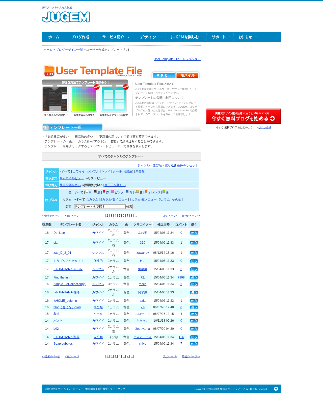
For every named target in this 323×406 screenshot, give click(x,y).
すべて (78, 192)
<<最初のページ (51, 215)
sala (143, 300)
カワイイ (79, 171)
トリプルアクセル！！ (68, 261)
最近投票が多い (70, 185)
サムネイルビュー (72, 178)
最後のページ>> (191, 215)
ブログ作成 (81, 37)
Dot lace (59, 233)
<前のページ (72, 215)
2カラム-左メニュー (143, 199)
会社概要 (103, 389)
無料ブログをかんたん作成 (57, 7)
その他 (176, 199)
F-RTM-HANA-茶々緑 (68, 269)
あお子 (142, 233)
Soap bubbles (63, 343)
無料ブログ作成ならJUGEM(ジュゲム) (66, 20)
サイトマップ (117, 389)
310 (142, 242)
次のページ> (170, 215)
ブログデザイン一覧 (69, 50)
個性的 (128, 171)
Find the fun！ (63, 277)
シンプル (93, 171)
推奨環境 (90, 389)
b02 (56, 329)
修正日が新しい (115, 185)
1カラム (92, 199)
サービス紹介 (114, 37)
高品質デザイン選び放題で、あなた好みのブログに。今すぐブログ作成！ (243, 116)
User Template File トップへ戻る (177, 59)
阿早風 (142, 269)
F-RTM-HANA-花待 (66, 292)
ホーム (54, 37)
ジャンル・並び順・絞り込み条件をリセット (168, 165)
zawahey (143, 253)
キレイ (106, 171)
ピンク (119, 192)
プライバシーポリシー (70, 389)
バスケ (58, 320)
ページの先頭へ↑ (276, 389)
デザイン (149, 37)
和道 (56, 314)
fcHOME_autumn (65, 300)
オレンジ (153, 192)
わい (143, 261)
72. (143, 277)
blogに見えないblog (67, 307)
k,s (143, 307)
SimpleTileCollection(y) (69, 284)
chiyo (142, 343)
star (56, 242)
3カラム (164, 199)
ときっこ (143, 320)
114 (181, 337)
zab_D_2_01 (62, 253)
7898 (181, 277)
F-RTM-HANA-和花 (66, 337)
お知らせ (247, 37)
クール (117, 171)
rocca (142, 284)
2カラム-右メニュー (113, 199)
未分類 (140, 171)
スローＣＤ (142, 314)
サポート (220, 37)
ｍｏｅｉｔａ (142, 337)
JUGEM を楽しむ (186, 37)
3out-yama (142, 329)
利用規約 (50, 389)
